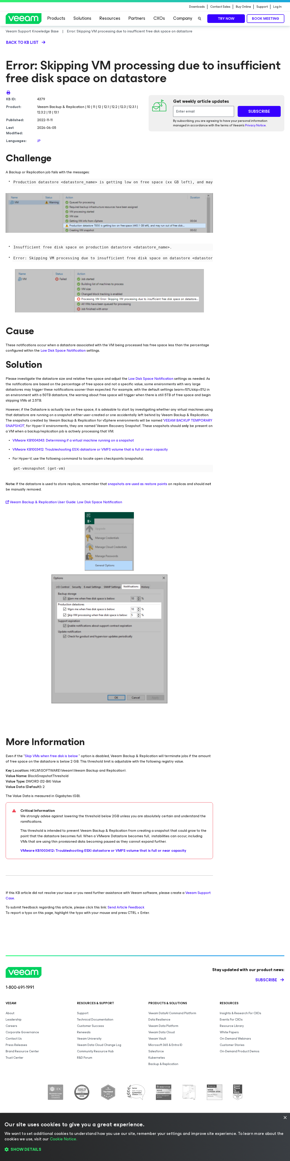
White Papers (229, 1032)
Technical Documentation (95, 1019)
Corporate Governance (22, 1032)
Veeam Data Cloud (161, 1032)
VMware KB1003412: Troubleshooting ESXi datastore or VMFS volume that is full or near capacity (90, 449)
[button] (145, 1149)
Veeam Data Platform (163, 1025)
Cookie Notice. (63, 1139)
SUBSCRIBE (259, 111)
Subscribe (266, 980)
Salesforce (156, 1051)
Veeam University (89, 1038)
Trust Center (14, 1057)
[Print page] (8, 92)
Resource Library (232, 1025)
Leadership (14, 1019)
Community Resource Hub (95, 1051)
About (10, 1013)
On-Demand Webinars (235, 1038)
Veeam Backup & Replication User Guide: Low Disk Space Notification (66, 502)
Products (56, 18)
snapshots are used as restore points (137, 484)
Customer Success (90, 1025)
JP (39, 141)
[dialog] (145, 1137)
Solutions (82, 18)
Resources (109, 18)
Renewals (84, 1032)
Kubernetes (156, 1057)
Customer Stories (232, 1045)
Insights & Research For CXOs (240, 1013)
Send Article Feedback (126, 907)
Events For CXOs (231, 1019)
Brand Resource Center (22, 1051)
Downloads (197, 7)
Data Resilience (159, 1019)
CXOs (159, 18)
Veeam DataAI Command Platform (172, 1013)
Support (262, 7)
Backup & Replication (163, 1064)
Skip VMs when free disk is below (51, 756)
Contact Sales (220, 7)
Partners (136, 18)
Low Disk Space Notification (63, 350)
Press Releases (16, 1045)
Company (182, 18)
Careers (11, 1025)
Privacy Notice (255, 125)
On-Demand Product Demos (239, 1051)
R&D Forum (84, 1057)
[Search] (200, 19)
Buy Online (243, 7)
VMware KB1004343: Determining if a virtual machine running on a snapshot (73, 440)
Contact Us (14, 1038)
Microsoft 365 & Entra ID (165, 1045)
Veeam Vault (157, 1038)
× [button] (285, 1117)
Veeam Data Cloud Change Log (99, 1045)
